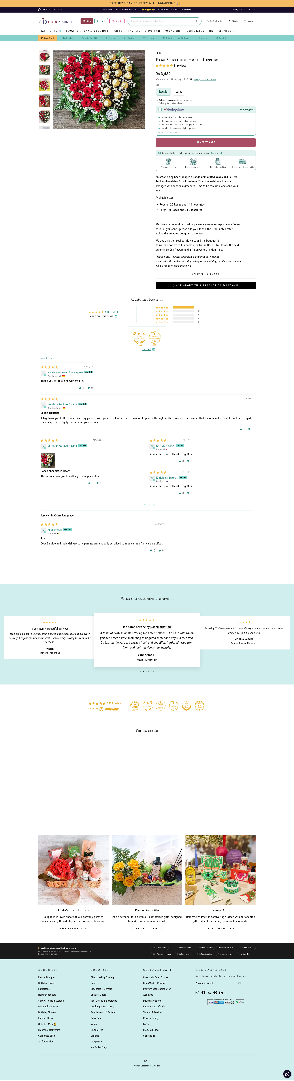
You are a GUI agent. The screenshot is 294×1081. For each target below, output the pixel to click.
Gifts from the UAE (246, 947)
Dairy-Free (96, 1041)
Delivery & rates (206, 274)
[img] (49, 367)
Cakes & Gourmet (96, 31)
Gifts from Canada (184, 947)
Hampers (134, 31)
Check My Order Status (155, 977)
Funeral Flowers (47, 1018)
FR (253, 10)
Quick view (64, 788)
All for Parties (45, 1041)
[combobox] (164, 21)
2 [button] (145, 505)
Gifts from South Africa (162, 954)
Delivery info (237, 10)
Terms (160, 132)
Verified (146, 349)
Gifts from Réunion (204, 954)
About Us (148, 994)
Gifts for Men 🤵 (47, 1024)
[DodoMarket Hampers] (73, 870)
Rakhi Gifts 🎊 (51, 31)
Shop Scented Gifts (220, 928)
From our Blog (151, 1029)
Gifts (118, 31)
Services (225, 31)
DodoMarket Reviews (154, 983)
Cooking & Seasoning (102, 1006)
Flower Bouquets (47, 977)
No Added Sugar (99, 1047)
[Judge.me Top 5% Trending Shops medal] (199, 706)
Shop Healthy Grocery (102, 977)
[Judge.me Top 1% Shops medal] (186, 706)
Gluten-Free (97, 1029)
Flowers (72, 31)
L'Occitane (153, 31)
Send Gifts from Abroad (51, 1000)
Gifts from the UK (159, 947)
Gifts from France (184, 954)
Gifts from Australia (205, 947)
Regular (163, 91)
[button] (165, 65)
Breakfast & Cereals (101, 988)
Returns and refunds (154, 1006)
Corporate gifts (46, 1035)
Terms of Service (152, 1012)
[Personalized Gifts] (147, 870)
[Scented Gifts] (220, 870)
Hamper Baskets (47, 994)
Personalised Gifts (48, 1006)
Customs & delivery (225, 954)
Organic (95, 1035)
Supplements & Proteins (104, 1012)
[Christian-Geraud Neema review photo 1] (48, 460)
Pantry (94, 983)
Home (159, 52)
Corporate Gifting (200, 31)
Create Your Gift (147, 928)
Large (178, 91)
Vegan (94, 1024)
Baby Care (96, 1018)
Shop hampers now (73, 928)
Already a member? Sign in (205, 79)
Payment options (152, 1000)
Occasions (173, 31)
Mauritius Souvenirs (49, 1029)
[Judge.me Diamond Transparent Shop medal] (155, 337)
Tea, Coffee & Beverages (104, 1000)
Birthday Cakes (46, 983)
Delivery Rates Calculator (157, 988)
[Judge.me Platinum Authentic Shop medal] (148, 706)
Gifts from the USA (225, 947)
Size (157, 85)
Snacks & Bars (98, 994)
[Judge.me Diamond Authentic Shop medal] (139, 337)
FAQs (146, 1024)
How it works (244, 954)
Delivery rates (172, 132)
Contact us (149, 1035)
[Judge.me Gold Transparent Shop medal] (174, 706)
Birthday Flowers (47, 1012)
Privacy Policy (150, 1018)
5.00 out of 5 (112, 312)
